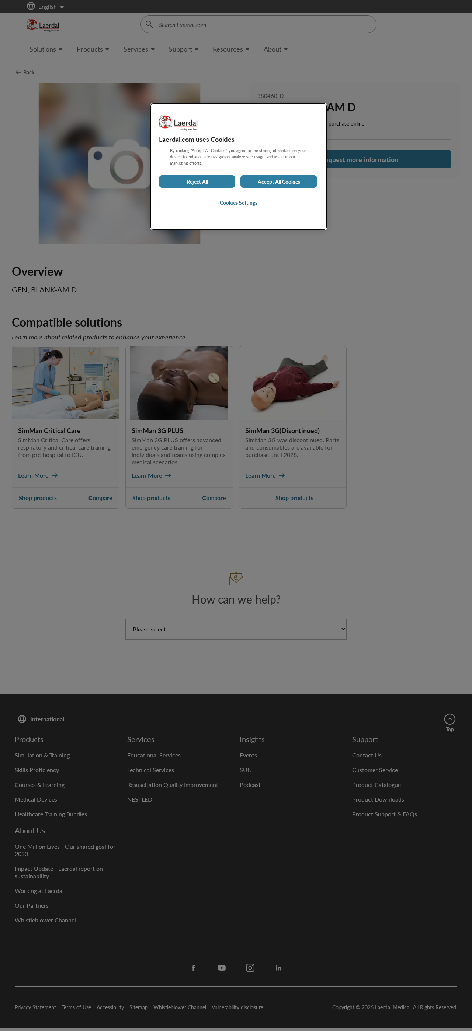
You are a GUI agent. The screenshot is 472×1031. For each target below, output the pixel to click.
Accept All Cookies (279, 181)
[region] (238, 166)
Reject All (197, 181)
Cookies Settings (238, 202)
